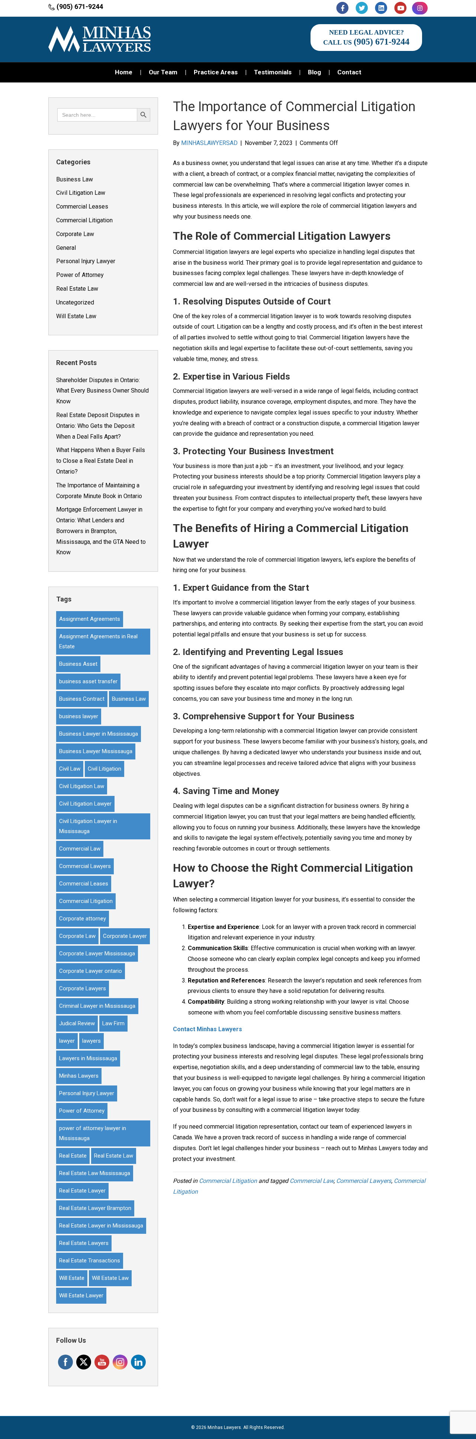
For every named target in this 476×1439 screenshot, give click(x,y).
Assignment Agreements (89, 619)
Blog (314, 72)
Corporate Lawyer (125, 936)
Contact (349, 72)
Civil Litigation (104, 768)
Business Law (74, 179)
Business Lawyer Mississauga (95, 751)
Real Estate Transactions (89, 1260)
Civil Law (69, 768)
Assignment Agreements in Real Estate (98, 641)
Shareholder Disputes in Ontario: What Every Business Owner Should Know (102, 391)
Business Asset (78, 664)
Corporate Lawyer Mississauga (97, 953)
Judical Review (77, 1023)
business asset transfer (88, 681)
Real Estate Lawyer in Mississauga (101, 1225)
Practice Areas (216, 72)
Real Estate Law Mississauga (94, 1173)
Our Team (163, 72)
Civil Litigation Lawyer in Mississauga (88, 826)
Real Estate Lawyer (82, 1190)
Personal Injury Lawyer (85, 261)
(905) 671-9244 (80, 6)
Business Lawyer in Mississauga (98, 733)
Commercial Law (79, 848)
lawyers (91, 1041)
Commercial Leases (82, 206)
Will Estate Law (76, 316)
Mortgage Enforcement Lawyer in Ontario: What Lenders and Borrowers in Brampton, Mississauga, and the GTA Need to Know (101, 531)
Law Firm (113, 1023)
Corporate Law (75, 234)
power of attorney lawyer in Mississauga (92, 1133)
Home (123, 72)
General (66, 247)
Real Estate (73, 1155)
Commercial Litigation (84, 220)
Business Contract (81, 699)
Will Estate (71, 1278)
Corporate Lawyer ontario (90, 971)
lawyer (67, 1041)
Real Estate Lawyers (84, 1243)
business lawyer (78, 716)
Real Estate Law (77, 288)
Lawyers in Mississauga (88, 1058)
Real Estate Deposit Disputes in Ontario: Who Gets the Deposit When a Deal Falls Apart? (97, 426)
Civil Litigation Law (80, 192)
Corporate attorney (82, 918)
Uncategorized (75, 302)
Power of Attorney (80, 274)
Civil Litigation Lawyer (85, 803)
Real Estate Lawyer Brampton (95, 1208)
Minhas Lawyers (79, 1075)
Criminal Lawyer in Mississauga (97, 1006)
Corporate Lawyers (82, 988)
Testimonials (273, 72)
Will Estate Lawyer (81, 1295)
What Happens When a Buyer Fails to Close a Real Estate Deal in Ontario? (100, 460)
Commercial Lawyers (85, 866)
